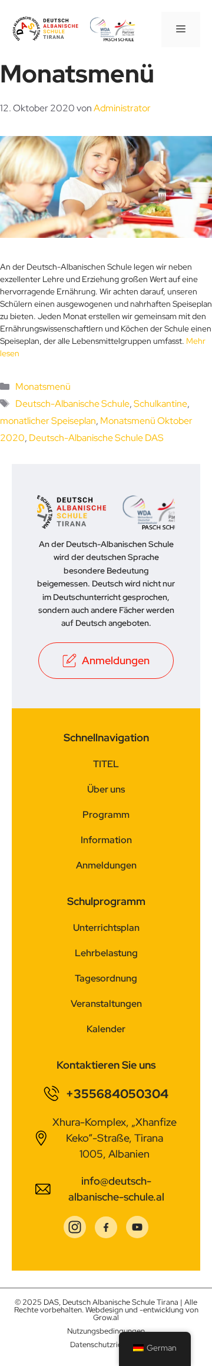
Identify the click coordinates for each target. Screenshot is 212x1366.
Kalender (106, 1029)
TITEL (106, 764)
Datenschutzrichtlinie (106, 1345)
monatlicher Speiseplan (48, 421)
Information (106, 840)
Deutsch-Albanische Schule (72, 403)
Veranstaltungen (106, 1003)
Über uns (106, 789)
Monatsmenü (43, 386)
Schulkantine (160, 403)
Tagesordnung (106, 978)
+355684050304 (117, 1094)
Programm (106, 814)
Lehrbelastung (106, 953)
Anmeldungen (106, 865)
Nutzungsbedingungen (106, 1331)
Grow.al (106, 1317)
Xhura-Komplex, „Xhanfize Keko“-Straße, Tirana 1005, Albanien (114, 1138)
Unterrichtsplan (106, 927)
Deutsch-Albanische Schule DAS (96, 438)
